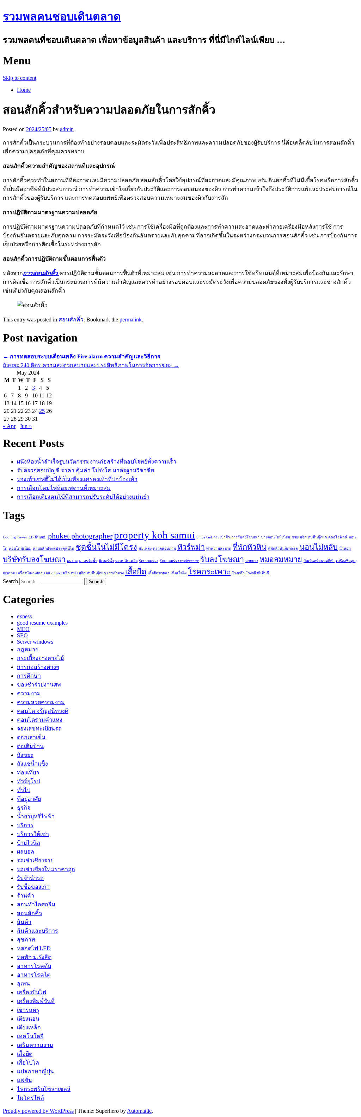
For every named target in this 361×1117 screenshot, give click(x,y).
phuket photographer (80, 536)
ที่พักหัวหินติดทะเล (283, 548)
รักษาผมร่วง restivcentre (179, 561)
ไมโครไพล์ (30, 1098)
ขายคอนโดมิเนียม (275, 537)
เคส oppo (52, 573)
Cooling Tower (15, 537)
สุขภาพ (26, 940)
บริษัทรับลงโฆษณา (34, 559)
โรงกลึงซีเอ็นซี (257, 573)
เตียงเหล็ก (29, 1027)
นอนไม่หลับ (318, 547)
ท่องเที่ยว (28, 772)
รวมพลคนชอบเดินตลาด (62, 16)
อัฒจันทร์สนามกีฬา (319, 561)
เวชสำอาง (115, 573)
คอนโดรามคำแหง (39, 720)
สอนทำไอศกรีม (36, 904)
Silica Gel (204, 537)
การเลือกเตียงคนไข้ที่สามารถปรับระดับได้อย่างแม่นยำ (83, 497)
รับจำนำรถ (30, 878)
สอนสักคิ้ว (71, 320)
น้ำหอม (345, 548)
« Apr (9, 426)
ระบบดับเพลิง (126, 561)
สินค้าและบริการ (37, 931)
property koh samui (154, 535)
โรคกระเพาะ (209, 572)
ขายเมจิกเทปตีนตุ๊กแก (309, 537)
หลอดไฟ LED (34, 948)
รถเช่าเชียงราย (35, 860)
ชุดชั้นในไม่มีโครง (106, 547)
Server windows (35, 642)
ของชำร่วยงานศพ (39, 685)
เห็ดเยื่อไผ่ (178, 573)
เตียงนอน (28, 1019)
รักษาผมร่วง (148, 561)
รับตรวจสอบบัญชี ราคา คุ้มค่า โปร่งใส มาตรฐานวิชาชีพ (85, 470)
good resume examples (42, 623)
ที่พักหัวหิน (250, 547)
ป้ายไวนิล (28, 843)
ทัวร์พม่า (191, 547)
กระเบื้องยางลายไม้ (40, 658)
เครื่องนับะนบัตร (29, 573)
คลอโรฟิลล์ (337, 537)
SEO (22, 635)
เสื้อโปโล (28, 1063)
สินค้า (24, 922)
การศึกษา (29, 676)
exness (24, 616)
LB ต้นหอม (38, 537)
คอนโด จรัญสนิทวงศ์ (42, 711)
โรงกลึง (238, 573)
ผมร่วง (72, 561)
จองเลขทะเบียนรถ (39, 729)
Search (10, 581)
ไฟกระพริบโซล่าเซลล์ (44, 1089)
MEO (23, 629)
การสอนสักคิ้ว (41, 273)
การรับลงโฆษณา (245, 537)
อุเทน (23, 984)
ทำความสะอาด (218, 548)
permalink (131, 320)
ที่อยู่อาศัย (29, 799)
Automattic (139, 1111)
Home (24, 90)
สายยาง (251, 561)
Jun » (26, 426)
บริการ (25, 825)
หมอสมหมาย (280, 559)
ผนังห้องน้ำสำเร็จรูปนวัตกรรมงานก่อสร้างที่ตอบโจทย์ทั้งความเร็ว (96, 462)
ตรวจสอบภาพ (164, 548)
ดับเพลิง (145, 548)
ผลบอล (25, 852)
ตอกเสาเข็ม (31, 737)
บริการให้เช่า (33, 834)
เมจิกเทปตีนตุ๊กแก (91, 573)
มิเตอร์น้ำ (106, 561)
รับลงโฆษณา (222, 559)
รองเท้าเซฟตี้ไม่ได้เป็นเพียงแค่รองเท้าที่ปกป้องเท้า (77, 479)
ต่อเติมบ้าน (30, 746)
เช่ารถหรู (28, 1010)
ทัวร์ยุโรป (28, 781)
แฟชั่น (24, 1080)
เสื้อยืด (135, 572)
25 (42, 411)
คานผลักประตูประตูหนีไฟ (53, 548)
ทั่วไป (23, 790)
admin (67, 129)
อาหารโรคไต (33, 975)
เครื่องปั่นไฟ (31, 992)
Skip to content (19, 78)
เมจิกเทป (68, 573)
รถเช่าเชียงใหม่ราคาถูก (46, 869)
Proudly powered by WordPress (38, 1111)
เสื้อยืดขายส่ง (158, 573)
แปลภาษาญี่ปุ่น (35, 1071)
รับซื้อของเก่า (33, 887)
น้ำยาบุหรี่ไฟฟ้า (36, 816)
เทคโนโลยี (30, 1036)
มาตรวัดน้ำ (88, 561)
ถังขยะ (25, 755)
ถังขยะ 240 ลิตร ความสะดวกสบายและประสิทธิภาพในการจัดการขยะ (91, 365)
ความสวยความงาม (41, 702)
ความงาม (29, 693)
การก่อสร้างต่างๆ (38, 667)
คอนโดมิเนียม (20, 548)
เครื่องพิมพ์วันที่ (36, 1001)
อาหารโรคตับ (34, 966)
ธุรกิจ (23, 808)
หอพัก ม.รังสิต (34, 957)
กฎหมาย (27, 649)
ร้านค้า (25, 896)
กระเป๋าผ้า (221, 537)
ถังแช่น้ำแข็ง (32, 764)
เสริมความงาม (35, 1045)
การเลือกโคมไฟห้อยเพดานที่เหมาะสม (64, 488)
